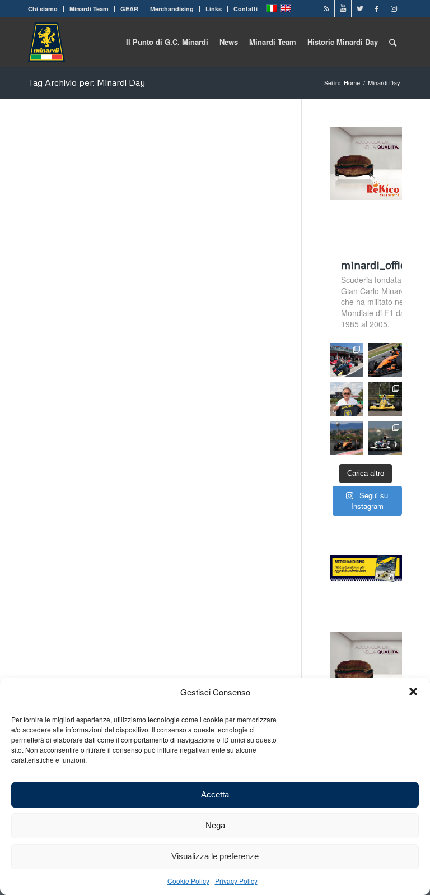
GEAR (129, 8)
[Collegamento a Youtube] (343, 8)
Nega (215, 825)
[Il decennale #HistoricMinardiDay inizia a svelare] (346, 360)
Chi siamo (43, 8)
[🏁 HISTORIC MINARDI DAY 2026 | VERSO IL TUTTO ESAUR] (385, 399)
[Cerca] (393, 42)
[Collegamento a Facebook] (376, 8)
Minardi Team (89, 8)
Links (213, 8)
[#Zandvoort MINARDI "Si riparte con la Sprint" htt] (346, 399)
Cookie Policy (188, 880)
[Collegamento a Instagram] (393, 8)
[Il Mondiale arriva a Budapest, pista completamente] (385, 438)
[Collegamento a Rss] (326, 8)
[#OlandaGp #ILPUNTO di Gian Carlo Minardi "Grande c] (385, 360)
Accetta (215, 794)
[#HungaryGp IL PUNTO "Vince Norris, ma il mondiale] (346, 438)
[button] (413, 691)
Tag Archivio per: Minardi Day (86, 82)
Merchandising (172, 8)
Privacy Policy (236, 880)
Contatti (245, 8)
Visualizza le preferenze (215, 856)
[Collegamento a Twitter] (360, 8)
